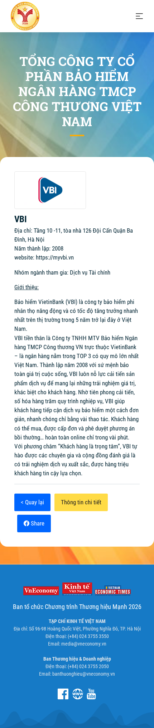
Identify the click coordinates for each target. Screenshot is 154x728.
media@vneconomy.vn (83, 644)
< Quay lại (32, 502)
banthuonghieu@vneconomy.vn (83, 674)
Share (36, 523)
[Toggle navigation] (139, 16)
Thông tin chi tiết (81, 502)
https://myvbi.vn (55, 257)
